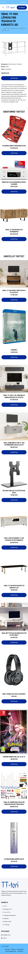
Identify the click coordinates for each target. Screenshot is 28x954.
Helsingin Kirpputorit (10, 915)
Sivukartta (20, 951)
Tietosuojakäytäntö (10, 951)
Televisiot (19, 64)
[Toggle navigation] (3, 7)
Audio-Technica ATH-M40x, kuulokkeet (14, 694)
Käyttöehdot (20, 949)
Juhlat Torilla (7, 921)
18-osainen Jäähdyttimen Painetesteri (14, 146)
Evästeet (13, 949)
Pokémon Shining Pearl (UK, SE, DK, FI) (14, 757)
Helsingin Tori (8, 909)
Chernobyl (14, 350)
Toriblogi (6, 924)
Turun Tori (7, 912)
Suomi (4, 2)
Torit (5, 906)
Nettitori (6, 918)
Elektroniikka (12, 64)
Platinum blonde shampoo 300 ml (14, 859)
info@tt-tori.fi (23, 2)
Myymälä (22, 7)
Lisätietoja (14, 78)
